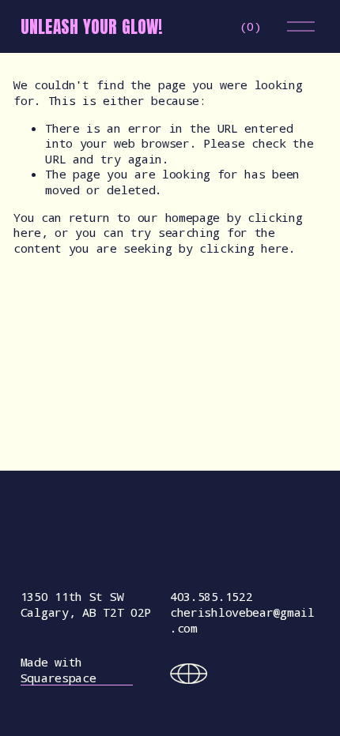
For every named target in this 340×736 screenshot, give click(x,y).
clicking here (244, 248)
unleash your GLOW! (92, 26)
